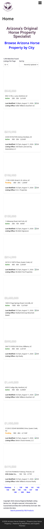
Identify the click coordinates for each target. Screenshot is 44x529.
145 (19, 490)
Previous (8, 487)
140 (26, 487)
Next (28, 492)
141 (32, 487)
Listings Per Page (9, 61)
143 (7, 490)
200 (22, 492)
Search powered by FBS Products (22, 510)
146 (25, 490)
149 (15, 492)
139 (20, 487)
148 (36, 490)
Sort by (21, 61)
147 (30, 490)
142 (38, 487)
